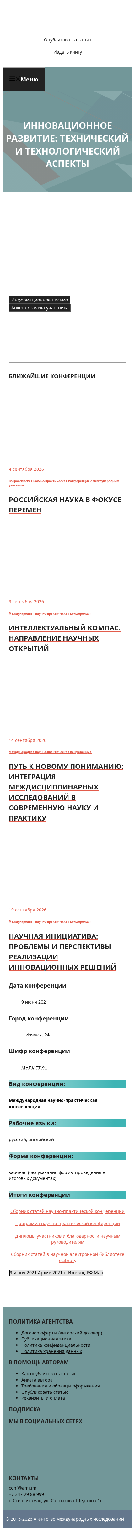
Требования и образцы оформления (60, 1386)
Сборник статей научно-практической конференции (67, 1211)
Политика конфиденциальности (55, 1345)
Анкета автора (37, 1380)
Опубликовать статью (67, 40)
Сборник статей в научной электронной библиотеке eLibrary (67, 1257)
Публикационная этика (46, 1339)
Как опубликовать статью (49, 1373)
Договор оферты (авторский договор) (61, 1333)
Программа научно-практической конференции (67, 1223)
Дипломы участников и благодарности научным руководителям (67, 1239)
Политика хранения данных (51, 1351)
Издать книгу (67, 52)
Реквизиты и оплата (43, 1398)
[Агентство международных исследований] (45, 29)
